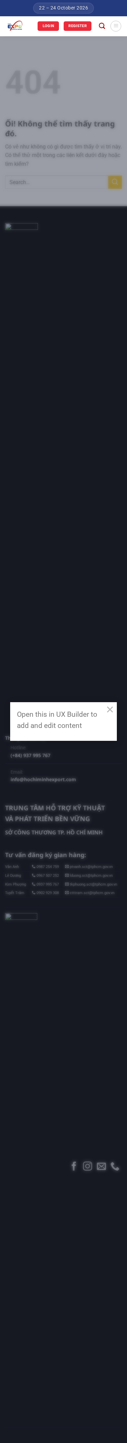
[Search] (102, 26)
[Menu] (115, 26)
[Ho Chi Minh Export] (19, 26)
